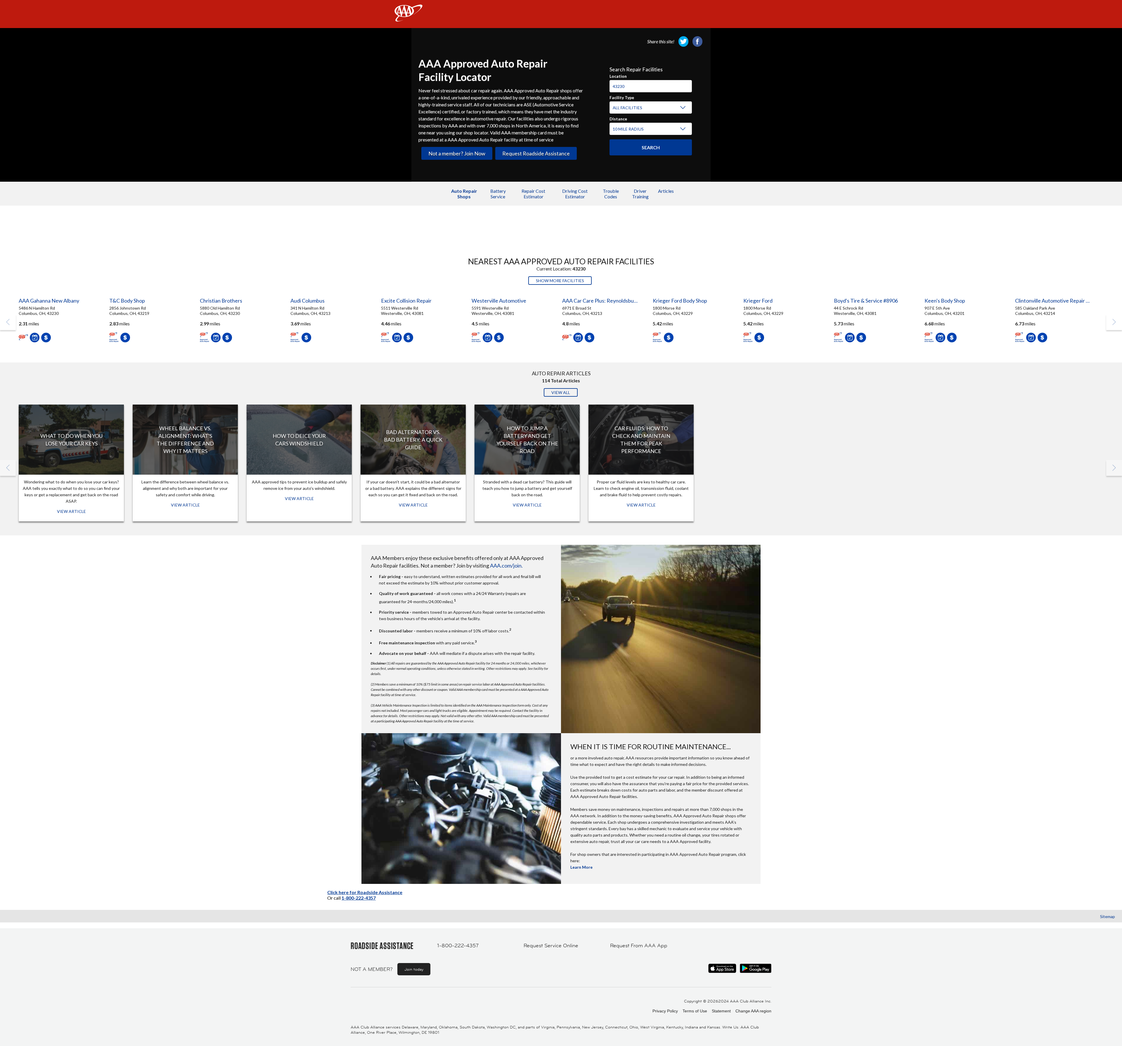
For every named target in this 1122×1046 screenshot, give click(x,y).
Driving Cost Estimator (575, 193)
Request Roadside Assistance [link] (536, 153)
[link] (683, 41)
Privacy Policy (665, 1011)
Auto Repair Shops (464, 193)
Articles (666, 191)
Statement (721, 1011)
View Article (71, 511)
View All (560, 392)
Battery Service (498, 193)
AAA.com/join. (506, 565)
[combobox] (651, 83)
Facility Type (622, 96)
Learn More (581, 867)
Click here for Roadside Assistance (364, 892)
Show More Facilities (560, 280)
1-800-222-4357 (359, 898)
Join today (413, 969)
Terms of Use (695, 1011)
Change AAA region (753, 1011)
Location (618, 75)
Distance (618, 118)
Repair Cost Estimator (533, 193)
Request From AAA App (638, 945)
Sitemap (1107, 916)
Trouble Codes (611, 193)
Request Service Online (551, 945)
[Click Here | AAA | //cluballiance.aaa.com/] (408, 18)
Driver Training (640, 193)
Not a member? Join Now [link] (456, 153)
